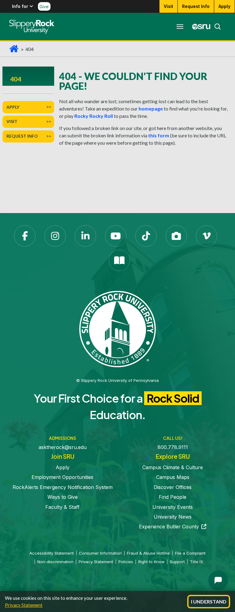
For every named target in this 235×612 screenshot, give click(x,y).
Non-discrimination (55, 561)
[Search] (215, 26)
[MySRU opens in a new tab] (199, 26)
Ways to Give (62, 497)
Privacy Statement (24, 605)
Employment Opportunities (62, 477)
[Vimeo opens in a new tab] (206, 236)
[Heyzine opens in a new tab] (119, 260)
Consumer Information (100, 553)
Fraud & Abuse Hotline (148, 553)
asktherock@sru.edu (63, 447)
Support (177, 561)
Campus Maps (172, 477)
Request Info (196, 6)
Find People (172, 497)
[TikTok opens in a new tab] (146, 236)
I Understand (208, 601)
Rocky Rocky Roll (93, 116)
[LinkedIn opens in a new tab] (85, 236)
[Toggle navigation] (180, 26)
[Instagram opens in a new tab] (55, 236)
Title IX (196, 561)
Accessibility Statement (51, 553)
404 (15, 79)
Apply (224, 6)
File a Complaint (190, 553)
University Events (172, 507)
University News (173, 517)
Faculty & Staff (62, 507)
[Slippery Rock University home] (117, 329)
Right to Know (151, 561)
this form (158, 135)
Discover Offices (173, 487)
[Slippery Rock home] (31, 26)
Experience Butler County (172, 526)
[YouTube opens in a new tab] (115, 236)
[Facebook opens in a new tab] (24, 236)
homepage (151, 108)
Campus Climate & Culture (172, 467)
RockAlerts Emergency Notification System (63, 487)
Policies (125, 561)
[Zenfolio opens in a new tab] (176, 236)
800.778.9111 (173, 447)
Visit (168, 6)
